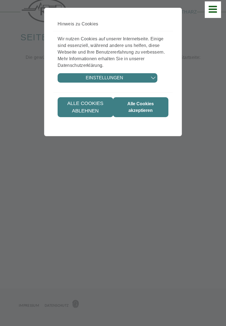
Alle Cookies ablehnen (85, 107)
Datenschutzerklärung (80, 65)
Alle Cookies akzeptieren (140, 107)
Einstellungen (104, 77)
